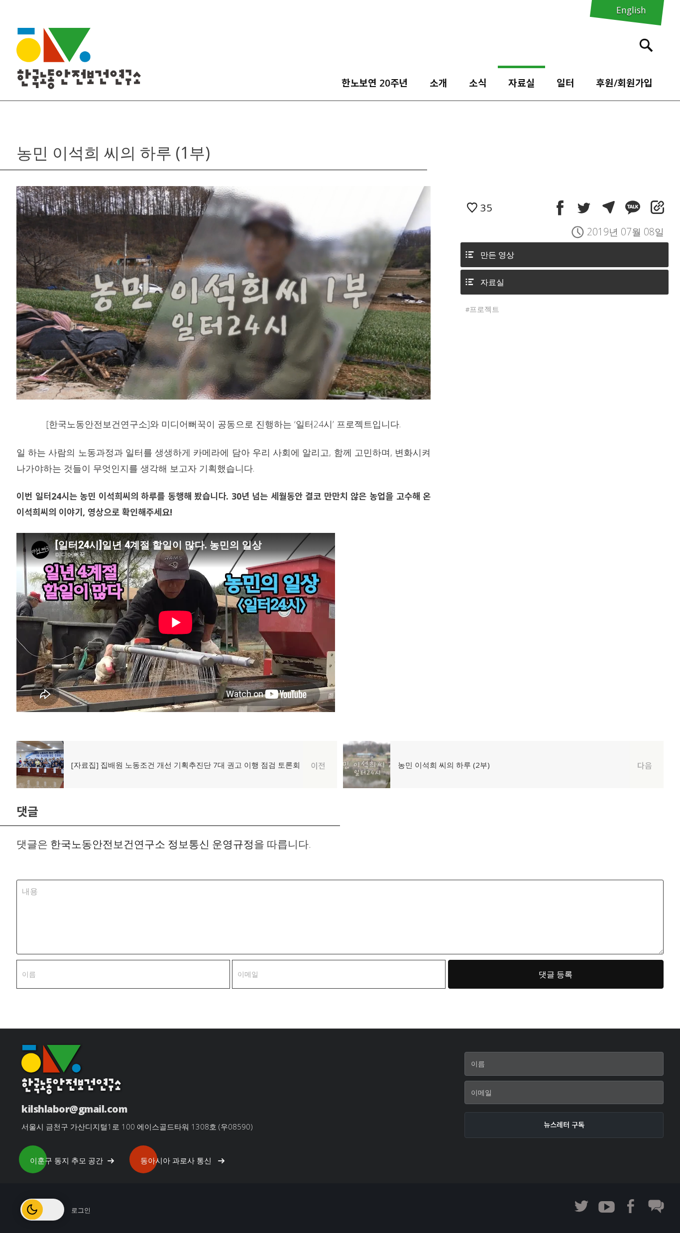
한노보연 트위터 (581, 1206)
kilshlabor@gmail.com (74, 1109)
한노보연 (78, 58)
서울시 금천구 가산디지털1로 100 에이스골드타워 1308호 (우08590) (137, 1126)
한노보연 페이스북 (631, 1206)
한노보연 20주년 (374, 83)
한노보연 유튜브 (606, 1206)
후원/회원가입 (624, 83)
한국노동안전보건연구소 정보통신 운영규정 (152, 844)
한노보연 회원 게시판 (656, 1206)
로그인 (81, 1210)
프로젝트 (484, 309)
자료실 (521, 83)
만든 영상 (497, 254)
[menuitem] (375, 81)
